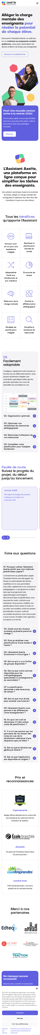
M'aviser (9, 134)
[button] (37, 988)
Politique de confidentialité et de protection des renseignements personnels (21, 1030)
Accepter (20, 1013)
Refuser (20, 1018)
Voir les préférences (20, 1024)
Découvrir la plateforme (14, 54)
